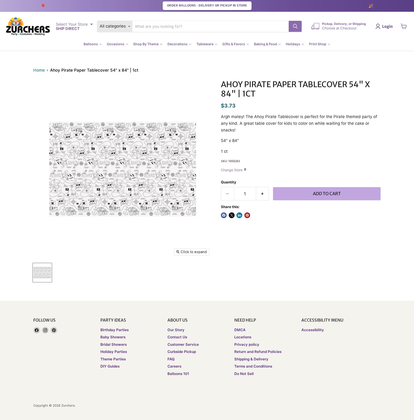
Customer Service (183, 344)
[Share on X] (232, 215)
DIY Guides (110, 366)
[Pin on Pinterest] (247, 215)
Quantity (228, 182)
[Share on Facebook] (224, 215)
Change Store (234, 170)
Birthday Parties (114, 330)
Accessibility (312, 330)
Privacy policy (246, 344)
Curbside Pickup (181, 351)
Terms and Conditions (253, 366)
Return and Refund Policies (258, 351)
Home (39, 70)
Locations (242, 337)
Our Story (175, 330)
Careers (174, 366)
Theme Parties (113, 359)
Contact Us (177, 337)
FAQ (171, 359)
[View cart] (403, 26)
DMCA (240, 330)
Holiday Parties (113, 351)
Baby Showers (113, 337)
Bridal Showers (113, 344)
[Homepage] (28, 26)
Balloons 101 (178, 373)
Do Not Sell (244, 373)
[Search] (295, 26)
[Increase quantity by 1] (262, 194)
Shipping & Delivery (251, 359)
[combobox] (210, 26)
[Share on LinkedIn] (239, 215)
